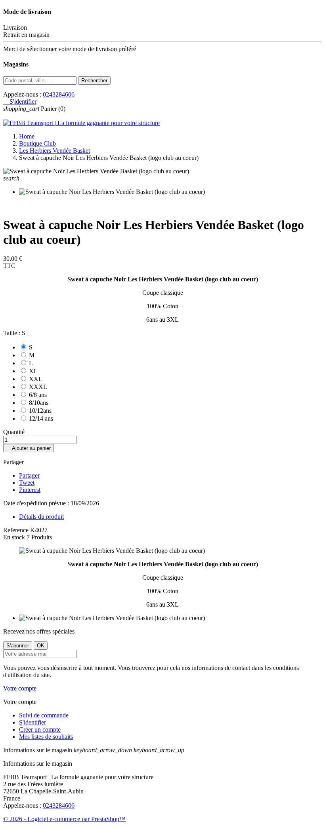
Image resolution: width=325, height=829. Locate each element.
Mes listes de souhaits (46, 736)
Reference (16, 530)
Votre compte (19, 688)
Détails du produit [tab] (41, 516)
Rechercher (94, 80)
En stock (14, 537)
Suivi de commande (44, 715)
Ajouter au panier (28, 448)
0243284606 (59, 94)
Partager (29, 475)
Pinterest (29, 489)
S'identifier (32, 722)
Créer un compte (40, 729)
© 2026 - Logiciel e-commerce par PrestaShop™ (64, 819)
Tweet (26, 482)
